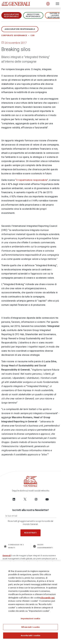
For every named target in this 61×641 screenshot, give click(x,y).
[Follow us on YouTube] (47, 499)
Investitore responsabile (33, 15)
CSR (32, 35)
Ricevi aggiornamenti (45, 546)
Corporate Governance (14, 35)
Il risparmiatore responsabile (31, 180)
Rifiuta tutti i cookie (30, 627)
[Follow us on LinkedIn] (14, 499)
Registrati (30, 533)
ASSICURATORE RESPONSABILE (11, 15)
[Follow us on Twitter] (25, 499)
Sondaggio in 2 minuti (16, 546)
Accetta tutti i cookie (30, 635)
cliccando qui (47, 597)
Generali (7, 555)
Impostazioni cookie (30, 618)
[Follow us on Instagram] (36, 499)
